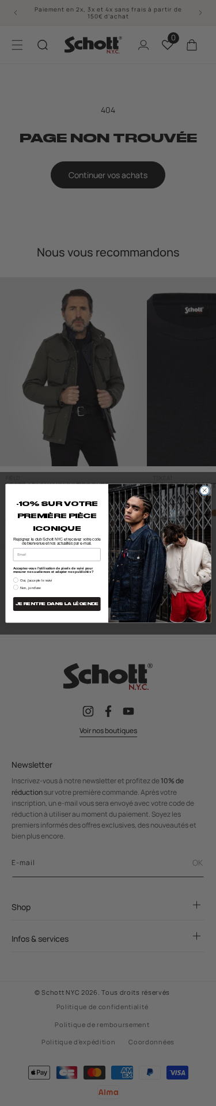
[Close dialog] (204, 490)
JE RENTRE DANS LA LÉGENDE (56, 603)
